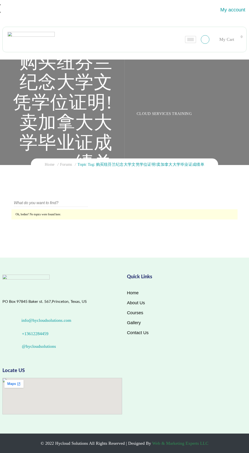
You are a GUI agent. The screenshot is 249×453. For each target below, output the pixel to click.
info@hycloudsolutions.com (46, 320)
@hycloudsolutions (39, 346)
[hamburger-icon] (190, 39)
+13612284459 (35, 333)
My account (232, 9)
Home (49, 164)
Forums (66, 164)
